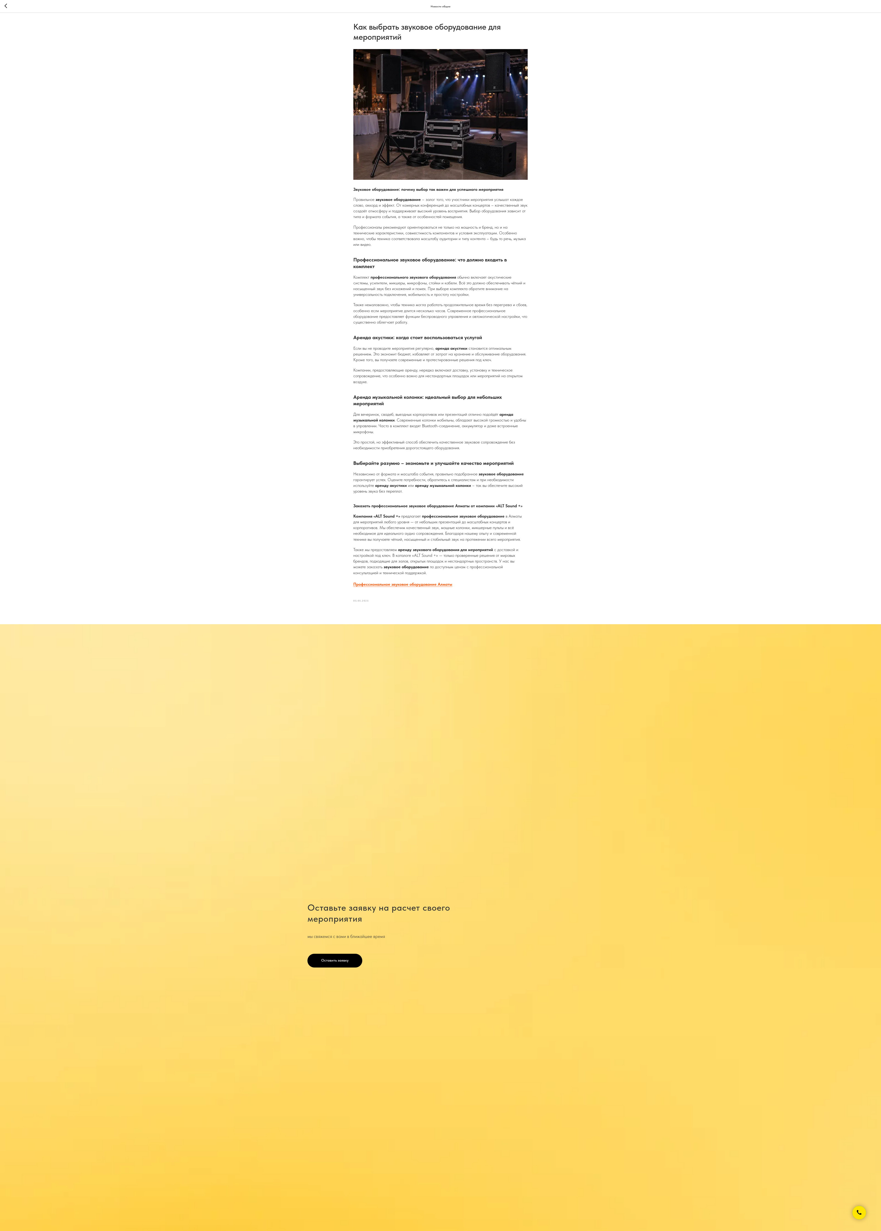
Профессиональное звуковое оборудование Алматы (402, 584)
